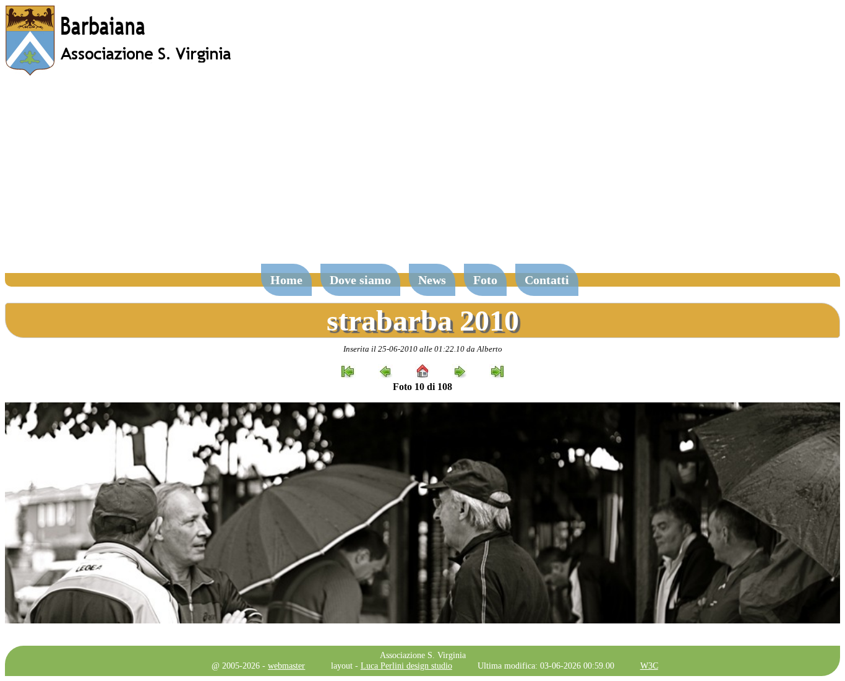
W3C (649, 665)
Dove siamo (360, 280)
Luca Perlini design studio (406, 665)
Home (286, 280)
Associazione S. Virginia (423, 655)
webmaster (286, 665)
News (432, 280)
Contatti (547, 280)
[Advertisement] (422, 175)
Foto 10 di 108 (422, 386)
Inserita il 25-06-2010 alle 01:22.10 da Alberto (422, 349)
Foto (485, 280)
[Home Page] (119, 72)
